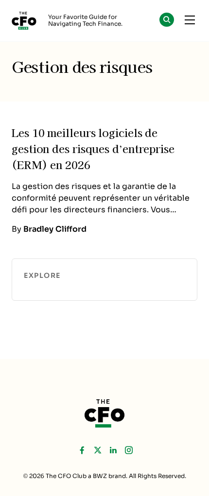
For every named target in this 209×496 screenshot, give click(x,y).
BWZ (100, 476)
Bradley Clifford (55, 229)
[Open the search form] (166, 21)
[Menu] (189, 20)
